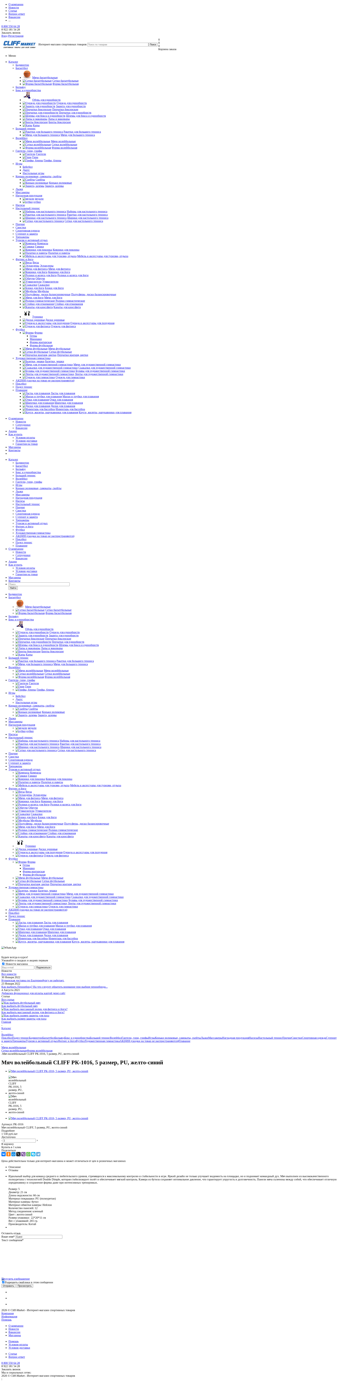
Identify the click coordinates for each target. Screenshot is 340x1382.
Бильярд (21, 87)
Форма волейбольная (39, 1050)
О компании (15, 418)
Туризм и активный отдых (32, 240)
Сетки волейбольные (14, 1050)
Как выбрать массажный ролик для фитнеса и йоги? (33, 1012)
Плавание (21, 390)
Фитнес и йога (24, 259)
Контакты (14, 450)
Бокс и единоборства (28, 90)
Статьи (12, 1353)
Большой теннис (26, 128)
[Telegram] (38, 1154)
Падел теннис (24, 386)
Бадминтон (22, 64)
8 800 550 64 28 (10, 26)
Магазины (14, 447)
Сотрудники (23, 424)
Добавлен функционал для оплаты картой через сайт (33, 993)
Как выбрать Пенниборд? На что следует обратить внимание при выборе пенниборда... (54, 986)
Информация (9, 1316)
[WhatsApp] (28, 1154)
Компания (7, 1313)
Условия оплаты (25, 437)
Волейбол (21, 138)
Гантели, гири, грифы (29, 150)
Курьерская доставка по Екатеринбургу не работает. (32, 980)
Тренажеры (22, 236)
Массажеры (23, 192)
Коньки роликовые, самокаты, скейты (38, 176)
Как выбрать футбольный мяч (19, 1005)
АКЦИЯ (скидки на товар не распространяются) (45, 380)
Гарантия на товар (27, 443)
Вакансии (21, 427)
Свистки (21, 227)
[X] (18, 1154)
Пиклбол (21, 383)
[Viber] (23, 1154)
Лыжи (19, 189)
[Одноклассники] (8, 1154)
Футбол (20, 329)
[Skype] (33, 1154)
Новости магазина (16, 963)
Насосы (20, 205)
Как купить (15, 434)
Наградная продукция (29, 195)
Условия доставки (26, 440)
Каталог (13, 61)
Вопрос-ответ (16, 1356)
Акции (12, 431)
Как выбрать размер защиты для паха (23, 1018)
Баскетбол (22, 68)
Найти (13, 588)
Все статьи (7, 999)
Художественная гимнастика (33, 358)
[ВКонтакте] (3, 1154)
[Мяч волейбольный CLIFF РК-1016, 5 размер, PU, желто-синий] (48, 1071)
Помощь (6, 1319)
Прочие (20, 224)
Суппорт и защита (27, 233)
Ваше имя (8, 1236)
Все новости (8, 974)
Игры (19, 163)
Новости (21, 421)
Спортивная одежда (28, 230)
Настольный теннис (28, 208)
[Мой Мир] (13, 1154)
